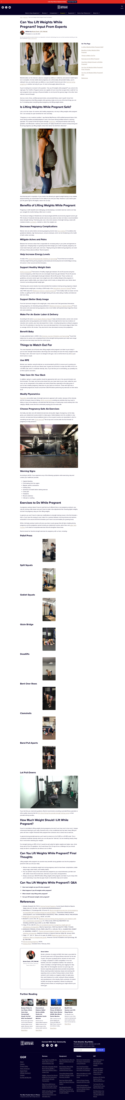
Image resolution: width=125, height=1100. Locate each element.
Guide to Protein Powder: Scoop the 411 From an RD (83, 1081)
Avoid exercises (39, 419)
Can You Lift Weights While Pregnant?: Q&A (92, 74)
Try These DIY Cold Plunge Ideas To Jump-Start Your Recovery (99, 1085)
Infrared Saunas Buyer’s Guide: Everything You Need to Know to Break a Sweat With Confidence (84, 1088)
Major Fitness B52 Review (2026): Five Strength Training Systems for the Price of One (49, 1085)
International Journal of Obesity (62, 288)
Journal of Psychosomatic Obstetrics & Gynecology (42, 259)
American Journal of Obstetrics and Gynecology (55, 336)
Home (21, 17)
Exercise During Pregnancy (48, 906)
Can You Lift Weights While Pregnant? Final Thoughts (92, 68)
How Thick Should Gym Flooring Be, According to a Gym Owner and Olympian (83, 1068)
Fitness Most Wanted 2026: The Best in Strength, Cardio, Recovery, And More (66, 1075)
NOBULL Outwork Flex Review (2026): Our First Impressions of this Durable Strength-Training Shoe (50, 1078)
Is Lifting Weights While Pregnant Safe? (92, 47)
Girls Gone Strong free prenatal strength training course (53, 813)
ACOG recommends (26, 272)
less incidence (62, 231)
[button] (1, 2)
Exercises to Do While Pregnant (90, 59)
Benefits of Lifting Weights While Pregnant (90, 51)
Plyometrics (23, 398)
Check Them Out (70, 1)
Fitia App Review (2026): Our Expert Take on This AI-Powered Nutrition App (49, 1061)
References (84, 78)
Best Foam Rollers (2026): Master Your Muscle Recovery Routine (66, 1082)
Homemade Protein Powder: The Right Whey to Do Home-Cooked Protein (98, 1071)
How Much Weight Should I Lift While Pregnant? (91, 63)
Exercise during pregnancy (30, 941)
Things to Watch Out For (88, 55)
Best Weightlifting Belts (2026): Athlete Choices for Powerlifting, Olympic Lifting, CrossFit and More (66, 1090)
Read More (24, 1030)
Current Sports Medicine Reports (42, 319)
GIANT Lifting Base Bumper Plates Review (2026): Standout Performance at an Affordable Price (49, 1093)
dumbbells (33, 222)
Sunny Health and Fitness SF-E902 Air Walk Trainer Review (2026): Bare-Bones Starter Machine (56, 1012)
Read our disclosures (32, 38)
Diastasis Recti (27, 944)
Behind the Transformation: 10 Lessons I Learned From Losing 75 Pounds (83, 1061)
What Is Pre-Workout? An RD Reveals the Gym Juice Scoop (84, 1075)
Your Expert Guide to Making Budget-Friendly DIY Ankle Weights (98, 1062)
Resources (25, 17)
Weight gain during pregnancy (31, 916)
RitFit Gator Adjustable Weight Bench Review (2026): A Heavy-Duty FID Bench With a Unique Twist (49, 1069)
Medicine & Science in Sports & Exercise (44, 291)
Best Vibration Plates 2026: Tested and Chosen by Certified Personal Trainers (66, 1068)
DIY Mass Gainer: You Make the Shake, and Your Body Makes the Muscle (98, 1093)
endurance (52, 121)
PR (72, 354)
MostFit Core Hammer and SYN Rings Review (70, 1010)
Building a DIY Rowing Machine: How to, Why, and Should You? (99, 1079)
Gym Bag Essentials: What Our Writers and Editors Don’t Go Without (67, 1061)
